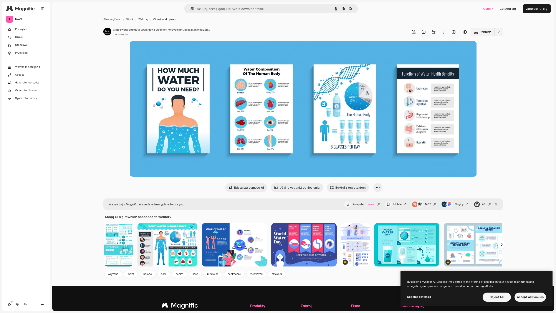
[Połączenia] (9, 304)
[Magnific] (180, 306)
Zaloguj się (508, 9)
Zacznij (306, 305)
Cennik (488, 9)
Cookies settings (419, 297)
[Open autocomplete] (190, 8)
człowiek (277, 274)
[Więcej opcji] (443, 32)
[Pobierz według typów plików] (498, 32)
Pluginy (459, 204)
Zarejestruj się (536, 9)
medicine (212, 274)
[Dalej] (502, 244)
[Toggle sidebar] (42, 8)
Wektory (143, 19)
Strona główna (112, 19)
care (164, 274)
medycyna (256, 274)
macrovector (121, 34)
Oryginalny (159, 49)
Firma (355, 305)
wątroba (113, 274)
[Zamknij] (496, 204)
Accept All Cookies (530, 297)
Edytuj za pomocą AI (249, 188)
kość (195, 274)
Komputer (363, 204)
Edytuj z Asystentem (350, 188)
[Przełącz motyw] (25, 304)
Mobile (397, 204)
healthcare (234, 274)
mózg (130, 274)
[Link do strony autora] (107, 32)
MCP (428, 204)
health (179, 274)
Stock (130, 19)
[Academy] (17, 304)
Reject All (497, 297)
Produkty (257, 305)
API (484, 204)
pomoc (147, 274)
